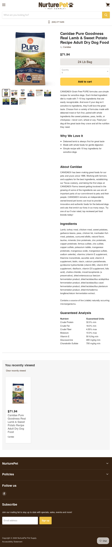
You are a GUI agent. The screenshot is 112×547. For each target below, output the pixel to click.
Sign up (45, 520)
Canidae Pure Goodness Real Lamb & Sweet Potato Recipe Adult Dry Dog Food (17, 423)
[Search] (106, 15)
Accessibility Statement (12, 541)
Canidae (67, 46)
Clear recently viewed (16, 370)
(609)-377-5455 (58, 21)
